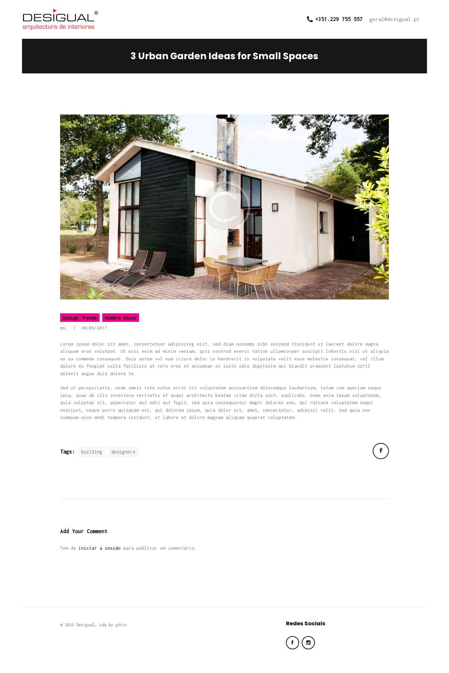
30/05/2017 (94, 327)
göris (121, 624)
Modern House (120, 318)
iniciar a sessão (100, 548)
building (91, 451)
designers (123, 451)
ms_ (65, 327)
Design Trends (80, 318)
